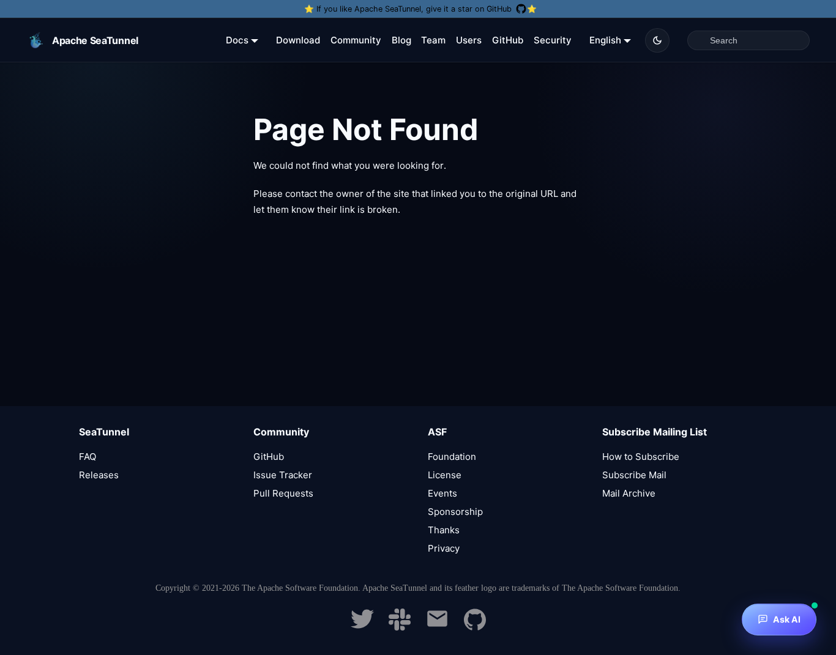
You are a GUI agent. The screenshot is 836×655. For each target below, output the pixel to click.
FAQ (87, 456)
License (444, 475)
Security (553, 40)
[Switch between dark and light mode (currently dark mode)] (657, 40)
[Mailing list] (437, 627)
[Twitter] (362, 627)
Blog (401, 40)
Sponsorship (455, 511)
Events (442, 493)
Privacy (444, 548)
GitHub (507, 40)
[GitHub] (475, 627)
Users (469, 40)
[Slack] (400, 627)
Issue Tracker (282, 475)
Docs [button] (237, 40)
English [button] (605, 40)
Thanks (444, 530)
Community (355, 40)
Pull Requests (283, 493)
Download (298, 40)
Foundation (452, 456)
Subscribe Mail (634, 475)
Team (433, 40)
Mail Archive (628, 493)
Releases (99, 475)
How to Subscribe (640, 456)
